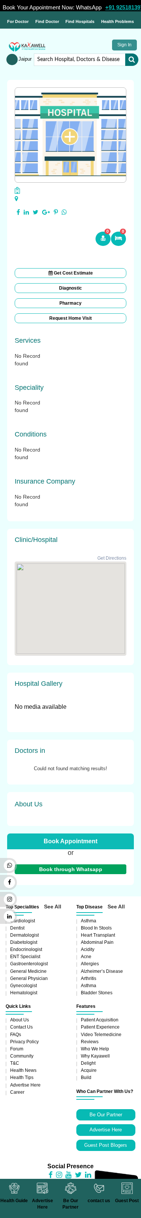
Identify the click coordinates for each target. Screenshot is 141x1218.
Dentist (17, 928)
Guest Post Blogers (105, 1145)
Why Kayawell (95, 1056)
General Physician (29, 978)
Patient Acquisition (99, 1020)
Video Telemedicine (101, 1034)
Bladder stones (96, 992)
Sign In (124, 44)
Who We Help (95, 1049)
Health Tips (21, 1077)
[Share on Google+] (46, 212)
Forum (16, 1049)
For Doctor (18, 21)
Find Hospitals (79, 21)
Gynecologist (23, 985)
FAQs (15, 1034)
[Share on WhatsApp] (64, 212)
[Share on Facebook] (18, 212)
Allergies (90, 963)
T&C (14, 1063)
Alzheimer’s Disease (102, 971)
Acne (86, 956)
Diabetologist (23, 942)
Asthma (88, 920)
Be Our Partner (105, 1114)
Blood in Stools (96, 928)
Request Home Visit (70, 318)
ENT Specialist (25, 956)
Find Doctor (47, 21)
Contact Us (21, 1027)
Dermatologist (24, 935)
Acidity (87, 949)
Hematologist (23, 992)
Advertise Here (25, 1085)
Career (17, 1092)
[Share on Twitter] (35, 212)
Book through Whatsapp (70, 869)
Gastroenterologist (29, 963)
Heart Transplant (98, 935)
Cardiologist (22, 920)
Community (21, 1056)
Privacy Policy (24, 1041)
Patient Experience (100, 1027)
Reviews (90, 1041)
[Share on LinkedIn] (26, 212)
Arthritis (88, 978)
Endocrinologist (26, 949)
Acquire (89, 1070)
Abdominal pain (97, 942)
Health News (23, 1070)
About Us (19, 1020)
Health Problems (117, 21)
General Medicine (28, 971)
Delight (88, 1063)
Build (86, 1077)
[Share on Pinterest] (56, 212)
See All (52, 907)
